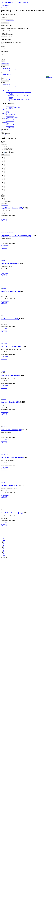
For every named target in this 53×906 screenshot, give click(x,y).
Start (4, 538)
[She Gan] (3, 482)
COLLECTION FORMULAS (18, 92)
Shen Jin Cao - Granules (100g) (12, 513)
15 (3, 543)
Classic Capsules (8, 151)
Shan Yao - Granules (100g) (10, 375)
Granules (11, 93)
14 (3, 542)
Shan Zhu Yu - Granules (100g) (11, 430)
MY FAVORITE (7, 74)
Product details (4, 220)
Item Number (8, 201)
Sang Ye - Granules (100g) (10, 263)
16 (3, 545)
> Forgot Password (10, 20)
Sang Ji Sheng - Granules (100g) (12, 208)
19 (3, 548)
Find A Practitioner (10, 126)
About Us (5, 118)
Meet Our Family (10, 121)
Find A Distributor (10, 127)
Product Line (3, 144)
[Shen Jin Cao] (4, 510)
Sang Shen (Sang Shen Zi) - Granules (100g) (16, 236)
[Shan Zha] (3, 399)
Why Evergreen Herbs (11, 119)
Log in (2, 7)
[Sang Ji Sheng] (4, 205)
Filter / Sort (3, 130)
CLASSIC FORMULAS (20, 95)
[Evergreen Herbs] (5, 63)
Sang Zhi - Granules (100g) (10, 291)
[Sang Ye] (3, 260)
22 (3, 552)
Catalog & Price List (10, 124)
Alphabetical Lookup (5, 154)
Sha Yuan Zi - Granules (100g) (11, 346)
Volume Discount (10, 116)
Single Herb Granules (9, 152)
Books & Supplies (7, 109)
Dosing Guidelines (10, 106)
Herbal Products (6, 90)
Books (7, 111)
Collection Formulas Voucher (12, 117)
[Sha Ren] (3, 315)
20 (3, 550)
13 (3, 541)
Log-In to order (4, 219)
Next (4, 553)
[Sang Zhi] (3, 288)
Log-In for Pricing (4, 218)
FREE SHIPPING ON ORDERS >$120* (15, 2)
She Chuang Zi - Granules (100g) (12, 457)
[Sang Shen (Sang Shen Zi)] (7, 232)
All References (9, 108)
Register (5, 7)
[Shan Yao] (3, 371)
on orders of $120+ (10, 70)
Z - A (6, 199)
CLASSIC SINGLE (18, 99)
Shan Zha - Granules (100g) (10, 402)
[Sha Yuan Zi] (4, 343)
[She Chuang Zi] (4, 454)
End (4, 555)
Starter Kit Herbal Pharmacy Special (14, 114)
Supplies (8, 112)
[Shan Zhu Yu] (4, 426)
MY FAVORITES (7, 5)
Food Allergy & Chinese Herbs (13, 107)
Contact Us (5, 122)
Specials (5, 113)
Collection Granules (9, 146)
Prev (4, 540)
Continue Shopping (5, 134)
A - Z (6, 198)
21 (3, 551)
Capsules (11, 94)
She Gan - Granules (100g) (10, 485)
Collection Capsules (9, 148)
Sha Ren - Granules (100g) (10, 319)
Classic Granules (8, 149)
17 (3, 546)
